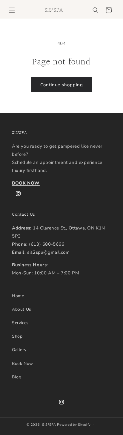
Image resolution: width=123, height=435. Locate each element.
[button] (12, 10)
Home (18, 296)
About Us (21, 309)
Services (20, 323)
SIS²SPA (49, 424)
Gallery (19, 350)
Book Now (22, 363)
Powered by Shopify (74, 424)
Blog (16, 377)
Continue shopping (61, 85)
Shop (17, 336)
